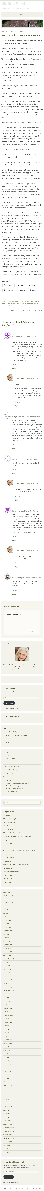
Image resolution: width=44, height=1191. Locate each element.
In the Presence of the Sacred (14, 788)
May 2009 (6, 1152)
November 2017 (8, 952)
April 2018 (6, 941)
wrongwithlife (7, 875)
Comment (32, 631)
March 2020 (7, 920)
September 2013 (8, 1047)
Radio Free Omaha (9, 822)
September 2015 (8, 990)
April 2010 (6, 1120)
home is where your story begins (10, 303)
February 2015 (7, 1008)
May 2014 (6, 1029)
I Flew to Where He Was (11, 766)
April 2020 (6, 916)
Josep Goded (7, 840)
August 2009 (7, 1142)
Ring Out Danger (8, 857)
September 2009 (8, 1138)
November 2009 (8, 1131)
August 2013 (7, 1050)
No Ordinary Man (8, 773)
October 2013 (7, 1043)
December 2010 (8, 1099)
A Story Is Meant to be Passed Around (17, 783)
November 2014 (8, 1018)
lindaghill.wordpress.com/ (11, 871)
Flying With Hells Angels (13, 786)
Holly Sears (16, 417)
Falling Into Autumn (9, 763)
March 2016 (7, 976)
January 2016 (7, 980)
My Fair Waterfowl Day (10, 739)
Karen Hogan (25, 303)
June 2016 (6, 973)
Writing (18, 301)
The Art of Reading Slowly (11, 819)
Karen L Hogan (18, 32)
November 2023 (8, 902)
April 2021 (6, 906)
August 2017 (7, 962)
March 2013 (7, 1064)
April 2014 (6, 1032)
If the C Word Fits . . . (9, 742)
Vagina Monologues (11, 758)
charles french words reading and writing (15, 864)
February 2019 (7, 930)
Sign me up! (9, 703)
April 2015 (6, 1001)
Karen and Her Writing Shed (12, 732)
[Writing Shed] (22, 27)
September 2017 (8, 959)
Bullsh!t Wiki (7, 882)
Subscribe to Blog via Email (13, 1162)
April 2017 (6, 966)
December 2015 (8, 983)
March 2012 (7, 1082)
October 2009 (7, 1135)
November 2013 (8, 1040)
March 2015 (7, 1004)
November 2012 (8, 1071)
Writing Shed (13, 3)
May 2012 (6, 1078)
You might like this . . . (10, 780)
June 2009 (6, 1149)
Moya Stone (16, 578)
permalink (33, 305)
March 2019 (7, 927)
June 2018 (6, 937)
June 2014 (6, 1025)
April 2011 (6, 1092)
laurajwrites (7, 854)
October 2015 (7, 987)
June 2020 (6, 913)
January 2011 (7, 1096)
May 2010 (6, 1117)
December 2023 (8, 899)
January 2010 (7, 1124)
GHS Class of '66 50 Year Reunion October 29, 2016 (19, 850)
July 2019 (6, 923)
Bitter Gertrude (8, 829)
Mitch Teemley (8, 826)
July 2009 (6, 1145)
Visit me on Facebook (11, 717)
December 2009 (8, 1127)
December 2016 (8, 969)
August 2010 (7, 1106)
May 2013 (6, 1057)
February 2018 (8, 945)
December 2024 (8, 895)
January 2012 (7, 1085)
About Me (6, 756)
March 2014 (7, 1036)
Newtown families (15, 305)
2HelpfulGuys (7, 878)
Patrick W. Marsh (8, 868)
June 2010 (6, 1113)
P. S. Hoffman (7, 861)
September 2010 (8, 1103)
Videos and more (8, 777)
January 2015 (7, 1011)
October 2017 (7, 955)
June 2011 (6, 1089)
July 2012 (6, 1075)
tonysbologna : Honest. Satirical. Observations (17, 836)
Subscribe (9, 1177)
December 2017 (8, 948)
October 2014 (7, 1022)
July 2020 (6, 909)
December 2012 (8, 1068)
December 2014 (8, 1015)
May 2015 (6, 997)
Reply (14, 368)
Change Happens (7, 310)
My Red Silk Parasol (12, 791)
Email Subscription (10, 688)
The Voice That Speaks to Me (12, 833)
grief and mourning (33, 301)
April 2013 (6, 1061)
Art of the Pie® (7, 847)
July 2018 (6, 934)
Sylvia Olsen (7, 815)
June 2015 (6, 994)
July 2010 (6, 1110)
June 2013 (6, 1054)
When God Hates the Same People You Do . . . (17, 735)
